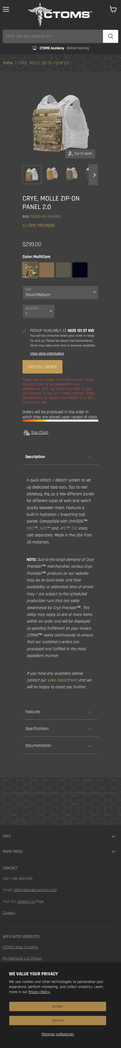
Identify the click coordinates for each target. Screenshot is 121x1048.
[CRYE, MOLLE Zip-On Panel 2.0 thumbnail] (51, 175)
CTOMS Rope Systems (20, 947)
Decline (58, 1020)
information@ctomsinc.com (35, 889)
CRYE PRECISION (41, 225)
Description (35, 456)
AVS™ (45, 528)
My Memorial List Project (22, 958)
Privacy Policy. (39, 991)
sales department (62, 680)
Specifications (37, 728)
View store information (47, 354)
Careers (9, 912)
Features (32, 711)
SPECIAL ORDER (42, 367)
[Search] (110, 36)
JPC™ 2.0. (68, 528)
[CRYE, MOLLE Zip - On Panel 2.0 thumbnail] (32, 175)
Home (8, 63)
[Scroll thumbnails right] (93, 174)
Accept (57, 1006)
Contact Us (26, 901)
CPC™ (32, 528)
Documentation (38, 745)
